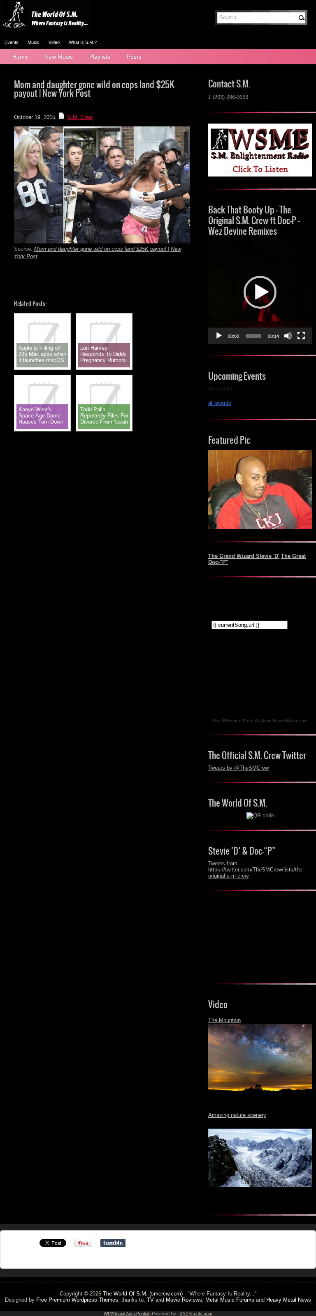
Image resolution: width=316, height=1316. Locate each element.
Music (34, 42)
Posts (134, 56)
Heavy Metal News (288, 1300)
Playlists (99, 56)
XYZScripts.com (196, 1313)
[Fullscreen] (301, 336)
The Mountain (224, 1020)
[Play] (219, 336)
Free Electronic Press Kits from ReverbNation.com (260, 720)
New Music (58, 56)
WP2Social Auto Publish (127, 1313)
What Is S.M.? (83, 42)
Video (54, 42)
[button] (260, 292)
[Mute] (288, 336)
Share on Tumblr (112, 1243)
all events (219, 403)
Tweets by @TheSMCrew (238, 768)
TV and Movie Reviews (174, 1300)
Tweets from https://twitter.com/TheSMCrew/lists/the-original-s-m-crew (256, 869)
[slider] (253, 336)
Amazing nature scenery (237, 1115)
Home (20, 56)
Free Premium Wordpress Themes (77, 1300)
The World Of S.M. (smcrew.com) (143, 1294)
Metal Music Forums (229, 1300)
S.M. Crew (80, 117)
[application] (260, 292)
